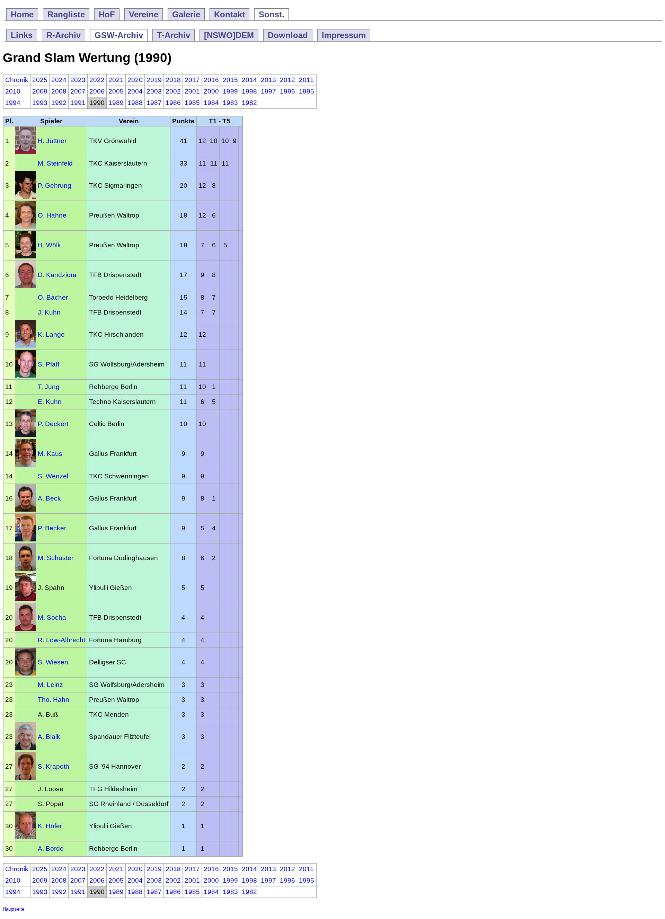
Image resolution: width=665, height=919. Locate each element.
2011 (306, 79)
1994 (12, 102)
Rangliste (66, 14)
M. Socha (52, 617)
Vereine (143, 14)
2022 (97, 79)
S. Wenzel (53, 476)
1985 (192, 102)
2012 (287, 79)
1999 (230, 91)
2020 (135, 79)
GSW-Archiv (119, 35)
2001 (192, 91)
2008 (58, 91)
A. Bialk (49, 736)
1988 (135, 102)
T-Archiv (173, 35)
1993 (39, 102)
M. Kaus (50, 453)
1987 (154, 102)
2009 (39, 91)
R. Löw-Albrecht (61, 640)
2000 (211, 91)
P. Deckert (53, 423)
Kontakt (229, 14)
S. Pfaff (48, 364)
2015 (230, 79)
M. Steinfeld (55, 163)
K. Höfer (50, 826)
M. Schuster (55, 558)
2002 (173, 91)
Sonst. (271, 14)
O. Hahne (52, 215)
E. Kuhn (50, 401)
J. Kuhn (49, 312)
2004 (135, 91)
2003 (154, 91)
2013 (268, 79)
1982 (249, 102)
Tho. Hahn (53, 699)
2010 (12, 91)
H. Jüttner (52, 140)
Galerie (186, 14)
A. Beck (49, 498)
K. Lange (51, 334)
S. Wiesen (53, 662)
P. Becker (52, 528)
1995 (306, 91)
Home (22, 14)
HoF (107, 14)
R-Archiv (63, 35)
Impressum (344, 35)
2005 (116, 91)
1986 (173, 102)
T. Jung (49, 386)
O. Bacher (53, 297)
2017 (192, 79)
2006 (97, 91)
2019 (154, 79)
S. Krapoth (53, 766)
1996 (287, 91)
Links (22, 35)
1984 (211, 102)
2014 (249, 79)
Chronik (16, 79)
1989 (116, 102)
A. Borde (51, 848)
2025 (39, 79)
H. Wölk (49, 245)
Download (288, 35)
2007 (78, 91)
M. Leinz (50, 684)
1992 (58, 102)
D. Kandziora (57, 275)
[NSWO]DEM (229, 35)
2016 (211, 79)
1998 (249, 91)
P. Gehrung (54, 185)
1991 (78, 102)
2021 (116, 79)
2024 (58, 79)
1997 (268, 91)
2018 (173, 79)
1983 (230, 102)
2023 (78, 79)
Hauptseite (13, 909)
